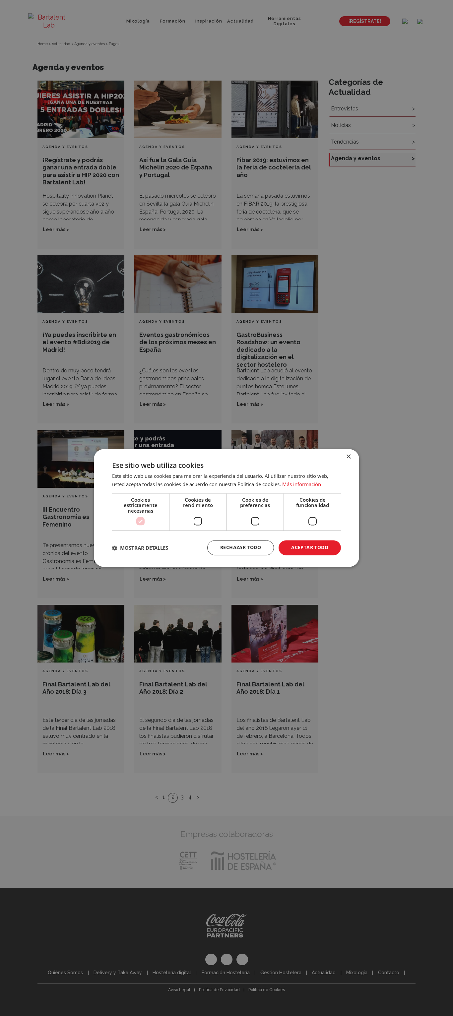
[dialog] (226, 508)
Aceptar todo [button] (309, 547)
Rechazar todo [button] (240, 547)
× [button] (348, 456)
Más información (301, 484)
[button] (140, 547)
